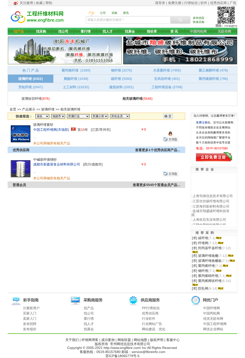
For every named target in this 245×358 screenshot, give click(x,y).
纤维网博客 (90, 340)
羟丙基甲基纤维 (210, 248)
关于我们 (72, 340)
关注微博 (26, 3)
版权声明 (156, 340)
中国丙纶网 (198, 31)
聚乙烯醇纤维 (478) (213, 70)
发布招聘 (29, 324)
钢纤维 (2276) (121, 70)
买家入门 (29, 313)
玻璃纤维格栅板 (210, 261)
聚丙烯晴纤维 (208, 276)
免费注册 (174, 3)
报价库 (152, 31)
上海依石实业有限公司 (209, 218)
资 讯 (174, 31)
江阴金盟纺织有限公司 (209, 223)
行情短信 (191, 3)
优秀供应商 (218, 3)
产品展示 (28, 109)
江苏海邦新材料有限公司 (211, 205)
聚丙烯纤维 (206, 266)
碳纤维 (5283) (121, 79)
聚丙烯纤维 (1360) (76, 70)
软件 (203, 3)
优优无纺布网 (213, 318)
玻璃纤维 (48, 109)
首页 (13, 109)
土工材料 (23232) (76, 87)
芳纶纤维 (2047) (30, 87)
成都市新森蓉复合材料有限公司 (56, 164)
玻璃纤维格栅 (208, 256)
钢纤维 (203, 271)
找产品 (19, 31)
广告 (233, 3)
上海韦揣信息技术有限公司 (213, 194)
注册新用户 (31, 308)
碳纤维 (203, 238)
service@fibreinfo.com (148, 352)
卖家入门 (29, 318)
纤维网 (203, 243)
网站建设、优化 (153, 329)
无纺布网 (224, 31)
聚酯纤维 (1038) (76, 79)
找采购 (41, 31)
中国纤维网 (211, 308)
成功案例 (108, 340)
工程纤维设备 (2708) (167, 87)
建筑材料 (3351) (121, 87)
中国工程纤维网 (215, 324)
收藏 (39, 3)
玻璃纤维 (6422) (30, 79)
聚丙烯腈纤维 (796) (213, 79)
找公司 (63, 31)
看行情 (86, 31)
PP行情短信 (151, 308)
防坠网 (203, 288)
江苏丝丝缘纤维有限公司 (211, 199)
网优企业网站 (213, 329)
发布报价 (29, 329)
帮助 (48, 3)
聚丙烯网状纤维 (210, 281)
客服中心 (173, 340)
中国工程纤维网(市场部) (51, 130)
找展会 (130, 31)
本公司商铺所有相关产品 (51, 143)
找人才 (108, 31)
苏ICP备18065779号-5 (122, 356)
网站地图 (140, 340)
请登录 (160, 3)
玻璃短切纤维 (32, 98)
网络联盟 (124, 340)
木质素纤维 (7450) (167, 70)
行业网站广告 (152, 324)
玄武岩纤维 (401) (167, 79)
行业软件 (148, 318)
